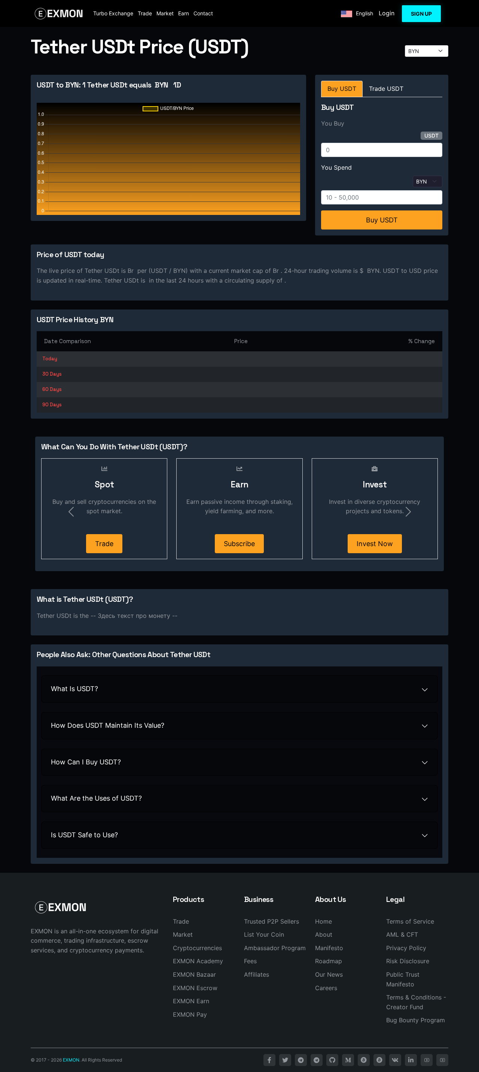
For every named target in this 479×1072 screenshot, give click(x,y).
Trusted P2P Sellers (271, 921)
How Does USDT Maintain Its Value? (107, 725)
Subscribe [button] (239, 544)
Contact (203, 13)
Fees (250, 961)
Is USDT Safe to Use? (84, 835)
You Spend (336, 167)
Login (386, 13)
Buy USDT (382, 220)
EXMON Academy (198, 961)
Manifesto (329, 948)
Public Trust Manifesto (402, 979)
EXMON (71, 1060)
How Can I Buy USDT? (86, 762)
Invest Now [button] (375, 544)
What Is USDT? (74, 689)
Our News (329, 974)
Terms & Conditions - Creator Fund (416, 1002)
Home (323, 921)
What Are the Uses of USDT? (96, 798)
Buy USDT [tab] (341, 88)
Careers (326, 988)
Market (165, 13)
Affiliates (256, 974)
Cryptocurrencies (197, 948)
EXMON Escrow (195, 988)
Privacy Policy (406, 948)
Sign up (421, 13)
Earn (183, 13)
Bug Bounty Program (415, 1020)
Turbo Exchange (113, 13)
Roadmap (328, 961)
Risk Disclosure (407, 961)
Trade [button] (104, 544)
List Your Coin (264, 934)
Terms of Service (410, 921)
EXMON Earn (191, 1001)
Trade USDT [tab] (386, 88)
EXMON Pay (190, 1014)
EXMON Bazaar (194, 974)
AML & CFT (402, 934)
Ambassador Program (275, 948)
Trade (145, 13)
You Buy (332, 123)
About (323, 934)
